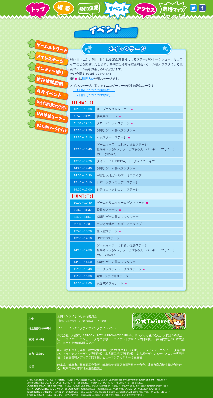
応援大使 (88, 78)
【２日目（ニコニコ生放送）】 (94, 95)
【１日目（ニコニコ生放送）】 (94, 90)
